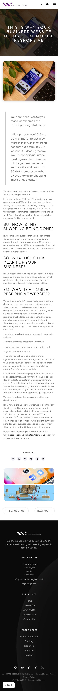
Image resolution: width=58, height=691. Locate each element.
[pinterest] (31, 459)
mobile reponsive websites (20, 434)
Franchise (29, 645)
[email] (43, 459)
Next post (29, 490)
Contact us (39, 434)
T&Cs (24, 674)
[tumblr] (37, 459)
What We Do (29, 609)
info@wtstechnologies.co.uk (29, 579)
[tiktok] (29, 667)
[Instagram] (15, 667)
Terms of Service (35, 674)
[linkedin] (25, 459)
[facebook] (13, 459)
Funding (29, 641)
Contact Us (29, 619)
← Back (9, 685)
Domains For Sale (29, 636)
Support (29, 654)
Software (29, 650)
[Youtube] (22, 667)
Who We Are (29, 605)
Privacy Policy (49, 674)
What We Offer (29, 614)
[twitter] (19, 459)
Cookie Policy (29, 677)
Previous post (29, 474)
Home (29, 600)
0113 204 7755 (29, 584)
